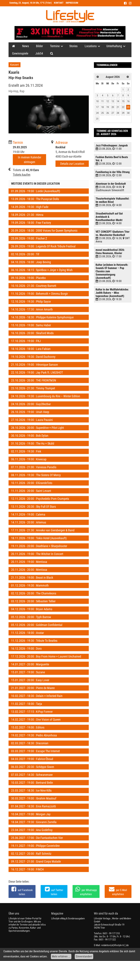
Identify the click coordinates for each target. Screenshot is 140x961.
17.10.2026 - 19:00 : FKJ (26, 341)
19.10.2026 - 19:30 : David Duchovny (33, 357)
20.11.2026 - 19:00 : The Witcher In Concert (37, 554)
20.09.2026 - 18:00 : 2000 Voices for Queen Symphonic (44, 230)
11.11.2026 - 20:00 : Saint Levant (31, 491)
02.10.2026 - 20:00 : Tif (25, 254)
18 (102, 107)
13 (112, 101)
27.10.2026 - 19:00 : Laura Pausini (32, 420)
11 (102, 101)
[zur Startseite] (70, 16)
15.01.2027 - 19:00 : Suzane (28, 672)
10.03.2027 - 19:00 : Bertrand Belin (32, 782)
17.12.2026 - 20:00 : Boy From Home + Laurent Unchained (46, 656)
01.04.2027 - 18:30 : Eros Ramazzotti (33, 806)
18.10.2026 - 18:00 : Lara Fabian (31, 349)
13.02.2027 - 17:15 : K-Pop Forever (32, 711)
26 (107, 113)
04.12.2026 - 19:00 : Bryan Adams (31, 609)
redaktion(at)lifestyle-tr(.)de (115, 945)
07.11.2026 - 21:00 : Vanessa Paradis (33, 467)
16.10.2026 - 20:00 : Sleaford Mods (32, 333)
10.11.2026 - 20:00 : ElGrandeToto (31, 483)
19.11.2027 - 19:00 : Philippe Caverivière (35, 845)
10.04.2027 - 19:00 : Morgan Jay (31, 814)
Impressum (72, 2)
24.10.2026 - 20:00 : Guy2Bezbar (31, 404)
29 (123, 113)
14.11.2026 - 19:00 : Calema (28, 514)
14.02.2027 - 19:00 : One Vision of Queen (36, 719)
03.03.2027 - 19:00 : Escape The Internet (35, 751)
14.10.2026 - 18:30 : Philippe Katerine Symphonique (42, 317)
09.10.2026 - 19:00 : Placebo (28, 278)
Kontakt (59, 2)
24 (97, 113)
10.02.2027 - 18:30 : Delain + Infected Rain (36, 696)
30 (128, 113)
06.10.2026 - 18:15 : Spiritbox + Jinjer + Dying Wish (42, 270)
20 (112, 107)
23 (128, 107)
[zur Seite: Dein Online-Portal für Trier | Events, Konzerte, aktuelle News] (14, 46)
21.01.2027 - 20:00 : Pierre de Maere (33, 688)
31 (97, 118)
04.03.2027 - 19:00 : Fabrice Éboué (32, 759)
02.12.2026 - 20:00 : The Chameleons (33, 593)
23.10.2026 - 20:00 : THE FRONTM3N (33, 380)
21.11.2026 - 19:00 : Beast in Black (32, 577)
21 (118, 107)
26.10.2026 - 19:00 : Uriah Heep (30, 412)
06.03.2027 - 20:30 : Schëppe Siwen (32, 767)
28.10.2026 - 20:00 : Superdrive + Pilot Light (37, 427)
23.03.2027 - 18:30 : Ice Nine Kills (31, 790)
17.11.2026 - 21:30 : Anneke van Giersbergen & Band (42, 530)
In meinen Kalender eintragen (29, 160)
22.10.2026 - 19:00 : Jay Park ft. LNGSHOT (37, 372)
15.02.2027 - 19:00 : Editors (27, 727)
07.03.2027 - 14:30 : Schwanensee (32, 775)
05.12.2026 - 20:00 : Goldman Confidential (36, 625)
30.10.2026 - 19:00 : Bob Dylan (29, 435)
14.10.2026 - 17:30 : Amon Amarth (32, 309)
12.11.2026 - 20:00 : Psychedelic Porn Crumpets (40, 498)
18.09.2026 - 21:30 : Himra (27, 215)
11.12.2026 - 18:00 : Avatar (27, 633)
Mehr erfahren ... (61, 956)
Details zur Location (72, 163)
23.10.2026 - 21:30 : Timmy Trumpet (33, 388)
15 (123, 101)
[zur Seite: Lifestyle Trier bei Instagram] (130, 3)
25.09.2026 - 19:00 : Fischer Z (29, 238)
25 (102, 113)
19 (107, 107)
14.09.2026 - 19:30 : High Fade (29, 207)
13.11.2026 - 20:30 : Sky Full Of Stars (33, 506)
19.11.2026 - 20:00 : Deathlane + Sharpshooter (39, 546)
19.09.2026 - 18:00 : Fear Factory (31, 222)
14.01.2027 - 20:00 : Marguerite (30, 664)
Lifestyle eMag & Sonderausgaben (68, 918)
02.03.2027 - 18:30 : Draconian (29, 743)
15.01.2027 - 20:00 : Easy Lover (30, 680)
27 (112, 113)
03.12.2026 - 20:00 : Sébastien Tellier (33, 601)
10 (97, 101)
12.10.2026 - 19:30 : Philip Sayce (31, 301)
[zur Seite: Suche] (52, 53)
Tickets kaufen (21, 174)
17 (97, 107)
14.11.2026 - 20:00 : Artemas (28, 522)
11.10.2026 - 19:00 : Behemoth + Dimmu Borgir (39, 293)
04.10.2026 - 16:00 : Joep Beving (31, 262)
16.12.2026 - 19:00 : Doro (26, 648)
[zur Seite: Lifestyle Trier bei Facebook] (125, 3)
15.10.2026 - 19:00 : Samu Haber (31, 325)
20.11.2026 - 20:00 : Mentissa (29, 569)
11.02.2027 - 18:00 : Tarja (26, 704)
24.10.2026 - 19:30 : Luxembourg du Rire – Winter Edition (45, 396)
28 (118, 113)
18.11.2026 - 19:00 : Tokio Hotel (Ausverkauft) (39, 538)
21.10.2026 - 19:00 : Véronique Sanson (34, 364)
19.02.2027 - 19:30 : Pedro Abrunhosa (34, 735)
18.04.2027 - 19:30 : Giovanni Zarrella (34, 822)
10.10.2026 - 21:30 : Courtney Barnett (33, 286)
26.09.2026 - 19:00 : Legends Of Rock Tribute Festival (43, 246)
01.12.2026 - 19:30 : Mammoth (30, 585)
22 (123, 107)
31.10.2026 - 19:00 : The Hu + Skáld (32, 443)
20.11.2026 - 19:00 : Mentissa (29, 562)
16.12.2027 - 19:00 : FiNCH (27, 869)
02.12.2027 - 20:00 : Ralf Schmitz (31, 853)
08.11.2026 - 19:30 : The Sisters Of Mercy (36, 475)
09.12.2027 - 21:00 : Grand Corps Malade (36, 861)
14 (118, 101)
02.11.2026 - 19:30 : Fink (26, 451)
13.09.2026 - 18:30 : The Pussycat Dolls (35, 199)
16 (128, 101)
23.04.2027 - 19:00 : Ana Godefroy (32, 830)
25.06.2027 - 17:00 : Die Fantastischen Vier (37, 838)
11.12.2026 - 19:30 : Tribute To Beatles (34, 640)
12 (107, 101)
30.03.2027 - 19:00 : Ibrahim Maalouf (33, 798)
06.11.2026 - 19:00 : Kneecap (28, 459)
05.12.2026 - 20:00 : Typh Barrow (31, 617)
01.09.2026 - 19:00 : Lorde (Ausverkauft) (35, 191)
